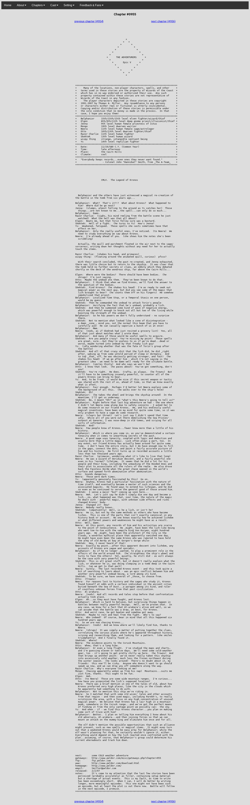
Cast (53, 5)
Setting (68, 5)
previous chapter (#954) (88, 21)
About (21, 5)
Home (7, 5)
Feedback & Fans (91, 5)
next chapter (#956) (163, 21)
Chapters (37, 5)
